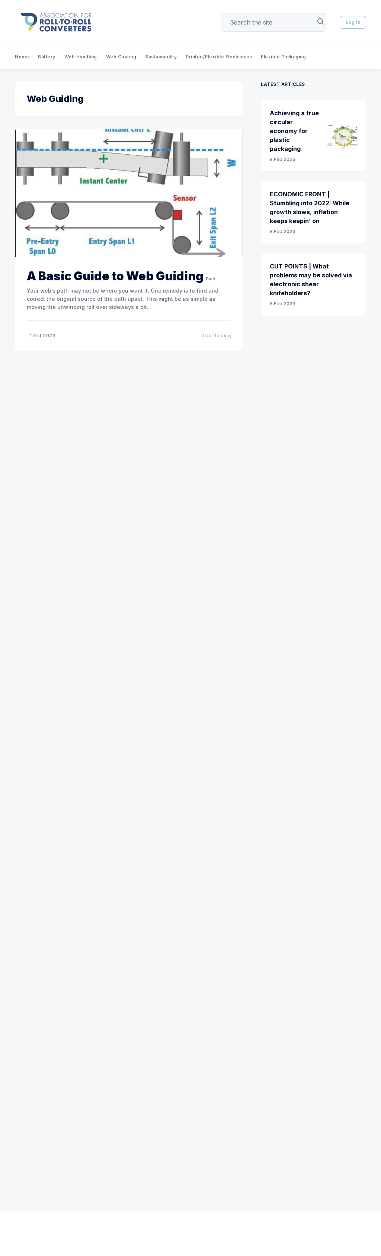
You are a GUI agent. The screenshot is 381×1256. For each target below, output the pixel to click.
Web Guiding (216, 335)
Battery (46, 56)
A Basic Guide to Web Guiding (115, 276)
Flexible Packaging (283, 56)
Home (22, 56)
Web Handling (80, 56)
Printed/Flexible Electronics (219, 56)
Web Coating (121, 56)
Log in (353, 22)
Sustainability (161, 56)
